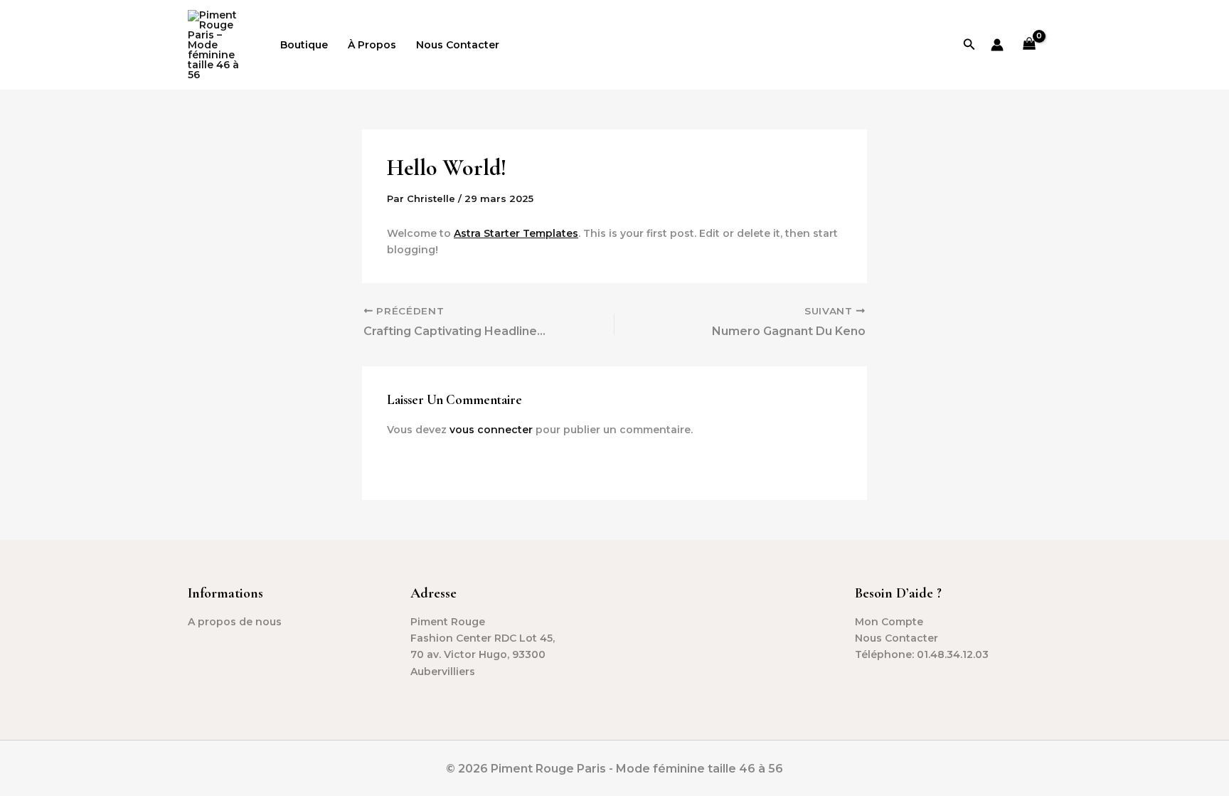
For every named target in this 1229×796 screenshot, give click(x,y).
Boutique (304, 44)
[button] (969, 45)
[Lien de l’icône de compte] (997, 44)
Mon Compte (889, 621)
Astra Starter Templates (516, 233)
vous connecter (491, 429)
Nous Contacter (457, 44)
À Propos (372, 44)
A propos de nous (235, 621)
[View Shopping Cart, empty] (1029, 45)
